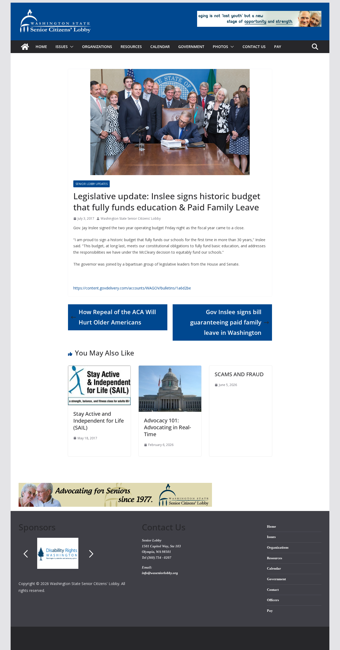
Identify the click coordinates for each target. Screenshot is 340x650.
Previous (25, 553)
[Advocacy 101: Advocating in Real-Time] (170, 369)
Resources (131, 46)
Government (191, 46)
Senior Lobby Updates (91, 184)
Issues (271, 537)
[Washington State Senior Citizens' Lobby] (25, 46)
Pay (277, 46)
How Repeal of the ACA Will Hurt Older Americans (117, 317)
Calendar (160, 46)
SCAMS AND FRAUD (239, 374)
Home (41, 46)
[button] (71, 46)
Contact (273, 590)
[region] (76, 559)
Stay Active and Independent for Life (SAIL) (98, 420)
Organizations (97, 46)
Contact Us (254, 46)
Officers (273, 600)
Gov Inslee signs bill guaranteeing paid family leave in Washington (225, 322)
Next (91, 553)
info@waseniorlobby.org (160, 573)
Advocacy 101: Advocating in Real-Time (167, 427)
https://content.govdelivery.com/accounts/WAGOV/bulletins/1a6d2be (132, 288)
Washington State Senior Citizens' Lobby (131, 218)
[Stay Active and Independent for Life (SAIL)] (99, 369)
